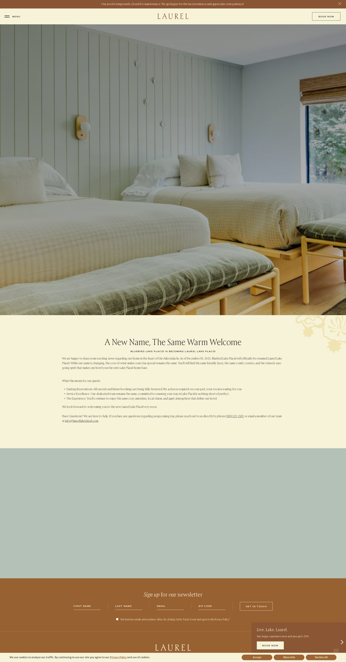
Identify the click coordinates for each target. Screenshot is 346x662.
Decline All (321, 657)
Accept (257, 657)
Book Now (326, 16)
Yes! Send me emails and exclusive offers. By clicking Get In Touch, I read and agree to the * (175, 619)
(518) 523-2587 (235, 416)
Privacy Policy (222, 619)
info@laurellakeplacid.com (81, 420)
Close (339, 3)
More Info (289, 657)
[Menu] (7, 16)
